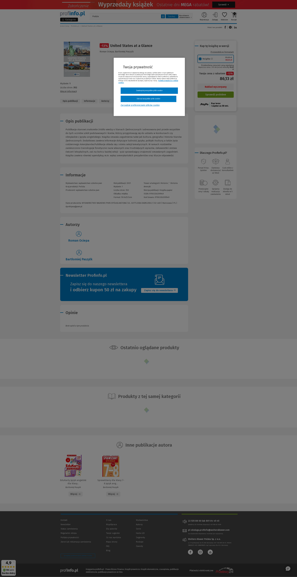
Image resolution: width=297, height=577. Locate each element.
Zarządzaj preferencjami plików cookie (140, 105)
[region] (149, 87)
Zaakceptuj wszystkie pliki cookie (149, 91)
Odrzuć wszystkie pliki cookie (148, 99)
